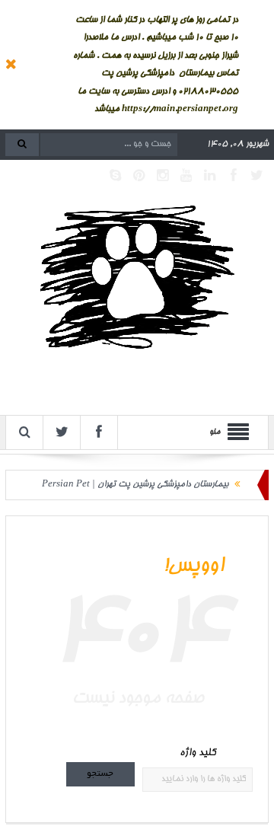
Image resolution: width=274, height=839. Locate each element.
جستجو (100, 774)
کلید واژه (197, 753)
